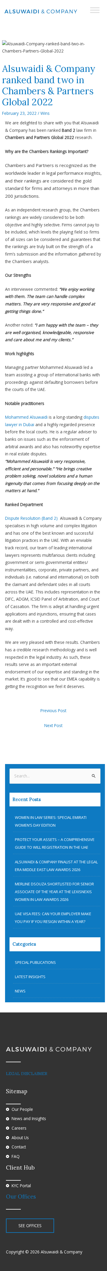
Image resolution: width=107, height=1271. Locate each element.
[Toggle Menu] (95, 10)
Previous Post (53, 710)
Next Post (53, 725)
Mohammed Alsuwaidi (27, 417)
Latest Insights (30, 976)
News (20, 991)
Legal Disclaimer (26, 1073)
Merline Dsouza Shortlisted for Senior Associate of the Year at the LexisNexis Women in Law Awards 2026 (54, 891)
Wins (45, 113)
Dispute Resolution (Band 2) (32, 518)
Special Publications (35, 962)
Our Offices (21, 1196)
